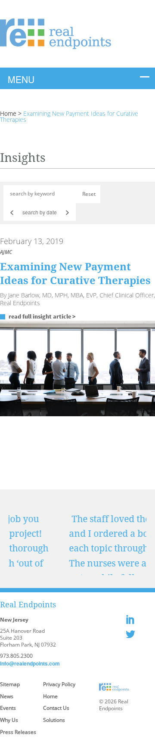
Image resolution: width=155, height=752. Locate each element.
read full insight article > (42, 316)
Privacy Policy (59, 684)
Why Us (9, 720)
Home (8, 113)
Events (8, 708)
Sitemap (10, 684)
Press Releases (18, 732)
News (6, 696)
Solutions (54, 720)
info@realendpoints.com (30, 663)
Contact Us (56, 708)
